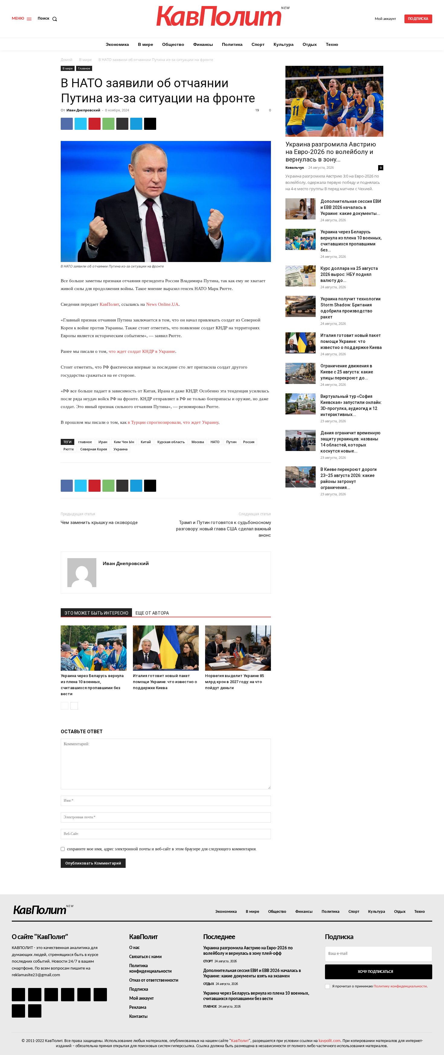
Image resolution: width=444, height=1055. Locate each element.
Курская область (171, 442)
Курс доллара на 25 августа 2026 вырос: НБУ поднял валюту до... (349, 274)
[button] (49, 18)
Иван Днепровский (83, 110)
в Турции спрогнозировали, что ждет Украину (173, 422)
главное (85, 442)
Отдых (208, 984)
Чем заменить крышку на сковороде (99, 522)
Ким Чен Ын (124, 442)
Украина (120, 449)
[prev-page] (64, 706)
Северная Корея (93, 449)
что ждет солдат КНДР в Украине (142, 351)
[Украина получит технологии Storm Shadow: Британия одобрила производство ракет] (300, 306)
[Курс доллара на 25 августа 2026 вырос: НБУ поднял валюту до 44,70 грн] (300, 275)
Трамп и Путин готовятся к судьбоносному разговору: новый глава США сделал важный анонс (223, 529)
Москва (197, 442)
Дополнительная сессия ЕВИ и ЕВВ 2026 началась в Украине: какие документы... (350, 207)
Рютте (68, 449)
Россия (248, 442)
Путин (231, 442)
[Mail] (51, 994)
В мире (85, 59)
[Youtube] (34, 1011)
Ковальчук (294, 167)
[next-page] (74, 706)
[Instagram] (34, 994)
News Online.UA (162, 304)
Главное (84, 68)
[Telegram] (136, 124)
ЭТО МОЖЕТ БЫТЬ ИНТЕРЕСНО (96, 613)
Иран (102, 442)
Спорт (208, 961)
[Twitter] (81, 124)
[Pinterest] (94, 124)
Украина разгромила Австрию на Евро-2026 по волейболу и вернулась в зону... (330, 152)
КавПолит (109, 304)
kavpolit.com (329, 1041)
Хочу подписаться (375, 972)
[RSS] (67, 994)
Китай (146, 442)
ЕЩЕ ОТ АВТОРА (152, 613)
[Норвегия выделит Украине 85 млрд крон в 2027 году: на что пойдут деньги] (238, 648)
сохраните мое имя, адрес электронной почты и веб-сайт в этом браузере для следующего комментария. (162, 849)
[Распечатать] (122, 124)
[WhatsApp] (108, 124)
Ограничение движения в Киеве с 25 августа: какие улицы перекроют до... (346, 371)
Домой (66, 59)
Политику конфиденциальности (400, 986)
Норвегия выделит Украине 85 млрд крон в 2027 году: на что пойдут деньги (234, 681)
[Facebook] (67, 124)
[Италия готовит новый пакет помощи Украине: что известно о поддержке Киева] (166, 648)
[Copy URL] (150, 124)
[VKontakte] (18, 1011)
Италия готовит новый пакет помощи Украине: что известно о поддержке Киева (165, 681)
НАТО (215, 442)
